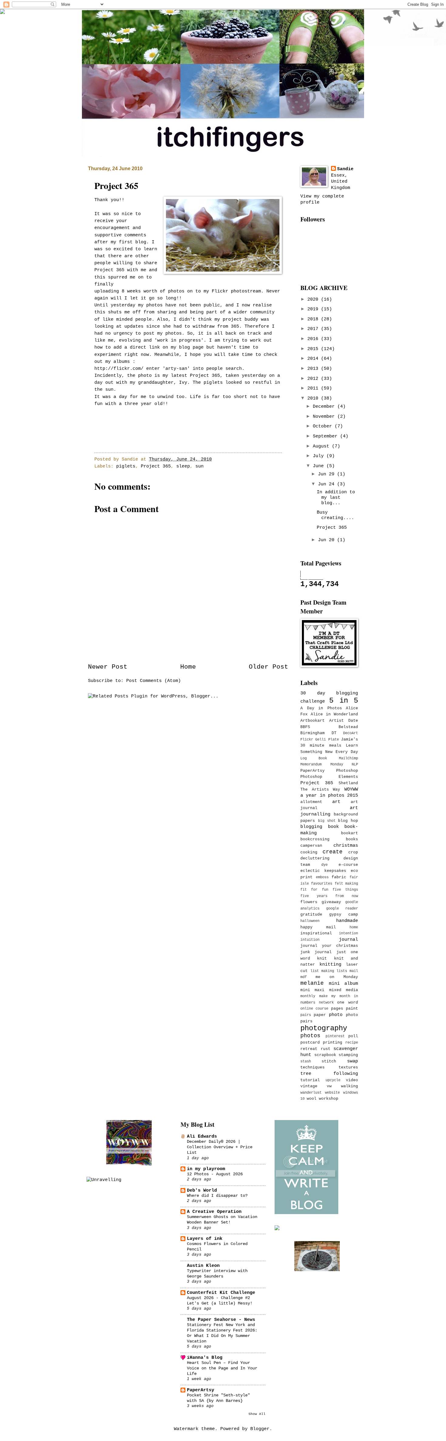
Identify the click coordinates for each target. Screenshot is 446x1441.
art (336, 801)
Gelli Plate (327, 739)
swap (352, 1061)
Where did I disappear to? (217, 1195)
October (324, 426)
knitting (330, 964)
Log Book (313, 758)
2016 (314, 338)
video (352, 1080)
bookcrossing (314, 839)
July (319, 456)
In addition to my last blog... (336, 497)
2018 (314, 319)
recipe (351, 1043)
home (354, 927)
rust (325, 1049)
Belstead (348, 727)
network (326, 1003)
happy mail (318, 927)
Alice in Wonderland (334, 714)
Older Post (268, 666)
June (319, 466)
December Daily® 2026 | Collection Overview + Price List (219, 1147)
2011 (314, 388)
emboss (322, 877)
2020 (314, 299)
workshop (328, 1098)
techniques (312, 1067)
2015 (314, 348)
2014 (314, 358)
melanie (312, 983)
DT (334, 733)
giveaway (331, 902)
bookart (349, 833)
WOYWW (351, 789)
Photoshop (347, 770)
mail (354, 971)
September (326, 436)
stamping (348, 1055)
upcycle (333, 1080)
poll (353, 1036)
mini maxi (312, 990)
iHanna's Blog (204, 1357)
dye (324, 865)
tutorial (310, 1080)
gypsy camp (343, 914)
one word (347, 1002)
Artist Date (343, 720)
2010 (314, 398)
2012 (314, 378)
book (333, 826)
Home (188, 666)
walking (349, 1086)
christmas (345, 845)
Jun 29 (327, 474)
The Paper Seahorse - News (221, 1319)
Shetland (348, 783)
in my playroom (206, 1168)
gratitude (311, 914)
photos (310, 1036)
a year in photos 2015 (329, 795)
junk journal (316, 952)
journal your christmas (329, 945)
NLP (355, 764)
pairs (305, 1015)
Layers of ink (204, 1238)
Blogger (259, 1428)
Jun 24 (327, 484)
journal (348, 939)
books (352, 839)
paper (320, 1015)
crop (353, 852)
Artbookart (312, 720)
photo (336, 1014)
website (332, 1093)
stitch (329, 1061)
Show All (256, 1414)
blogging (311, 826)
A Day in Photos (321, 708)
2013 (314, 368)
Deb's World (202, 1190)
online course (314, 1009)
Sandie (345, 169)
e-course (348, 864)
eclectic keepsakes (323, 871)
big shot (327, 821)
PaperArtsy (312, 770)
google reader (342, 908)
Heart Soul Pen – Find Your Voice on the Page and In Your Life (222, 1368)
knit (322, 958)
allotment (311, 802)
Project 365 (156, 466)
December (325, 406)
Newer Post (107, 666)
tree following (329, 1073)
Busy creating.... (335, 515)
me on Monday (337, 977)
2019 (314, 309)
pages (337, 1008)
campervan (311, 845)
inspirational (316, 933)
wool (311, 1098)
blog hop (348, 820)
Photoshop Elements (329, 776)
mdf (303, 977)
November (325, 416)
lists (341, 971)
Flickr (306, 739)
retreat (308, 1049)
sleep (183, 466)
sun (199, 466)
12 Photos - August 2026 (215, 1174)
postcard (310, 1042)
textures (348, 1067)
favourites (321, 884)
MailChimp (348, 758)
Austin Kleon (203, 1265)
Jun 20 (327, 540)
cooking (308, 852)
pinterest (335, 1036)
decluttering (314, 858)
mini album (343, 983)
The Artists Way (320, 789)
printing (332, 1042)
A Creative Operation (214, 1211)
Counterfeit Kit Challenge (221, 1292)
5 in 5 (343, 701)
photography (323, 1028)
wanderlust (311, 1093)
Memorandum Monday (321, 764)
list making (322, 971)
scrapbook (325, 1055)
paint (352, 1008)
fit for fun (314, 890)
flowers (308, 902)
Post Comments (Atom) (153, 680)
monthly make (314, 996)
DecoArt (350, 733)
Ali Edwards (202, 1136)
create (333, 852)
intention (348, 933)
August (322, 446)
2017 (314, 328)
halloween (309, 921)
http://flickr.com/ (119, 368)
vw (329, 1086)
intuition (309, 940)
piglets (125, 466)
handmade (347, 920)
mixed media (343, 990)
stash (305, 1061)
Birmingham (312, 733)
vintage (308, 1086)
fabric (339, 877)
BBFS (305, 727)
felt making (346, 884)
